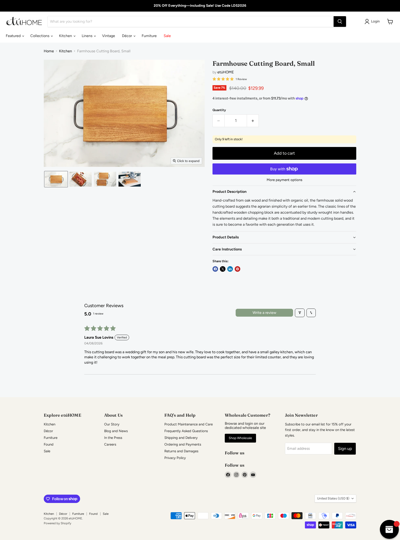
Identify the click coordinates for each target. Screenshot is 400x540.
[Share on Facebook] (215, 269)
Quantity (219, 110)
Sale (167, 36)
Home (49, 51)
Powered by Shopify (57, 523)
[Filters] (300, 313)
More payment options (284, 180)
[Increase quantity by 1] (253, 120)
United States (333, 498)
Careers (110, 444)
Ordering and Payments (182, 444)
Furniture (149, 36)
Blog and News (116, 431)
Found (48, 444)
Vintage (108, 36)
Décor (127, 36)
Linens (87, 36)
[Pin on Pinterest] (237, 269)
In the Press (113, 438)
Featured (14, 36)
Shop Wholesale (240, 438)
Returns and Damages (181, 451)
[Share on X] (222, 269)
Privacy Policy (175, 458)
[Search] (340, 21)
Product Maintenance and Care (188, 424)
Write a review (264, 312)
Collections (40, 36)
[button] (56, 179)
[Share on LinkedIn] (230, 269)
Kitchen (66, 36)
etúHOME (225, 72)
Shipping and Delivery (181, 438)
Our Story (111, 424)
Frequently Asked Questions (186, 431)
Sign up (345, 448)
